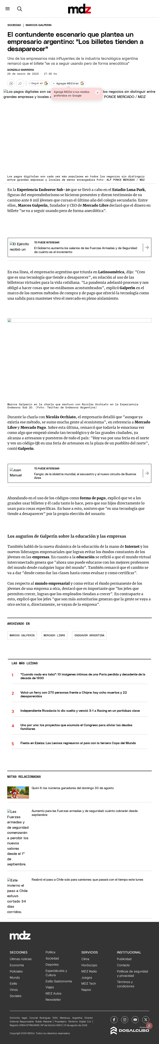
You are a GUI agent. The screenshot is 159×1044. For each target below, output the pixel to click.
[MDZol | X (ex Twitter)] (145, 1019)
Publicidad (124, 959)
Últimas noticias (21, 959)
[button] (7, 8)
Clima (85, 959)
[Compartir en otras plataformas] (20, 83)
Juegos (86, 977)
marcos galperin (22, 635)
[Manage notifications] (149, 1025)
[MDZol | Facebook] (114, 1019)
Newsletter (53, 1000)
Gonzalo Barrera (20, 70)
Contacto (123, 965)
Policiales (16, 971)
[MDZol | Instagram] (124, 1019)
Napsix (86, 990)
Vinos (14, 990)
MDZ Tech (88, 983)
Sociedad (14, 25)
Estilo (13, 983)
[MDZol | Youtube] (135, 1019)
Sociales (16, 996)
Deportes (52, 964)
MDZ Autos (53, 993)
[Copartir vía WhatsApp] (11, 83)
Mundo (15, 977)
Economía (17, 965)
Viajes (50, 987)
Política (50, 952)
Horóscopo (89, 965)
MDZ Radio (89, 971)
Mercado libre (54, 635)
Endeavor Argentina (89, 635)
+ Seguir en (36, 83)
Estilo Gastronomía (59, 981)
